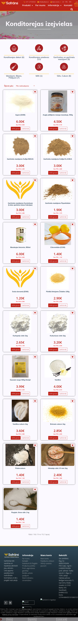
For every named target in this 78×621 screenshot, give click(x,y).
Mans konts (45, 558)
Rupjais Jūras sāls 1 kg (20, 512)
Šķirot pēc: (9, 86)
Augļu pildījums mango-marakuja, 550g (58, 115)
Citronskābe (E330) (57, 247)
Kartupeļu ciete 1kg (20, 336)
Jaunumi (43, 566)
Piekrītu (9, 619)
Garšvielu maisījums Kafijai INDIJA (20, 159)
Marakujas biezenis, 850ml (20, 247)
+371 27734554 (30, 2)
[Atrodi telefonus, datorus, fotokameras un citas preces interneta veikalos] (28, 601)
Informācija (53, 5)
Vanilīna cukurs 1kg (20, 424)
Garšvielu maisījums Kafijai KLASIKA (57, 159)
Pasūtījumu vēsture (47, 561)
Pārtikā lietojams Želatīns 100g (57, 291)
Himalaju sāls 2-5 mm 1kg (58, 468)
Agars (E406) (20, 115)
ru (67, 2)
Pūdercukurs (20, 468)
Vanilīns (58, 380)
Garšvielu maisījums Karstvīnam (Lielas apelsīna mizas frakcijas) (20, 204)
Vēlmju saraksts (46, 563)
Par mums (40, 5)
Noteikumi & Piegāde (29, 563)
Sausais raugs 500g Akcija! (20, 380)
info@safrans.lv (44, 2)
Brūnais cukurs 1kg (57, 424)
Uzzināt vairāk (62, 619)
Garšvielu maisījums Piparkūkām (57, 203)
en (70, 2)
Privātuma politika (28, 566)
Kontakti (68, 5)
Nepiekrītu (32, 619)
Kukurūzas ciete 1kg (58, 336)
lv (63, 2)
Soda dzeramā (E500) (20, 291)
